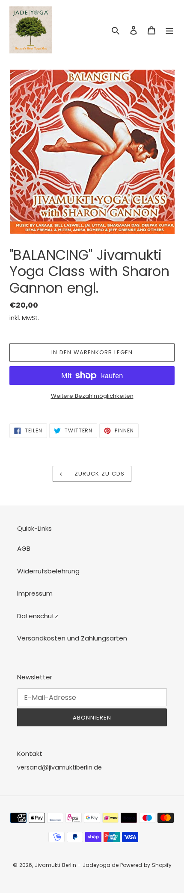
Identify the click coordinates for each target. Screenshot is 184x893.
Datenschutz (37, 615)
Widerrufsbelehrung (48, 571)
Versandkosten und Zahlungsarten (72, 638)
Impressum (35, 593)
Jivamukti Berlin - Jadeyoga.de (77, 865)
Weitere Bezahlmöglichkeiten (92, 396)
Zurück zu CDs (98, 474)
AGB (23, 548)
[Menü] (169, 30)
